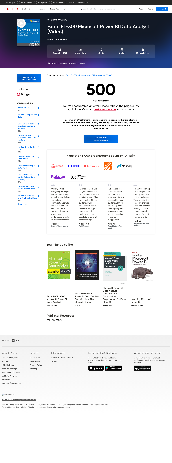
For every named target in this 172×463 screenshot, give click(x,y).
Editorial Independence (37, 407)
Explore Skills (27, 9)
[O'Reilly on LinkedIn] (13, 340)
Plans (141, 9)
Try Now (161, 9)
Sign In (150, 9)
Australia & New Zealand (62, 357)
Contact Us (35, 357)
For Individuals (58, 3)
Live (65, 9)
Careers (5, 361)
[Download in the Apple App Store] (96, 370)
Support (34, 353)
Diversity (6, 379)
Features (41, 9)
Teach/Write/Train (10, 357)
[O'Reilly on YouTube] (17, 340)
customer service (105, 109)
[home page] (11, 9)
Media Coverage (9, 368)
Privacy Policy (36, 365)
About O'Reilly (9, 353)
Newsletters (35, 361)
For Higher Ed (43, 3)
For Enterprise (11, 3)
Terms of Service (8, 407)
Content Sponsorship (11, 383)
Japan (54, 361)
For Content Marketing (77, 3)
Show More (22, 204)
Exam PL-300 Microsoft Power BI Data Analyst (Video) (89, 75)
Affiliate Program (9, 376)
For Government (27, 3)
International (58, 353)
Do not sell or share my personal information (19, 400)
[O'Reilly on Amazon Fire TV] (142, 370)
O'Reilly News (8, 365)
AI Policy (33, 368)
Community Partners (11, 372)
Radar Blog (54, 9)
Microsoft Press (142, 53)
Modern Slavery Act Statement (58, 407)
